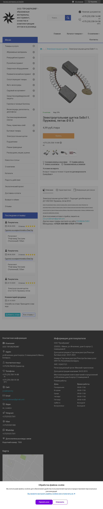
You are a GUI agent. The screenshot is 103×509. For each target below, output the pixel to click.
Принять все (44, 502)
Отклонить (60, 502)
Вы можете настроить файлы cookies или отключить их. (51, 494)
